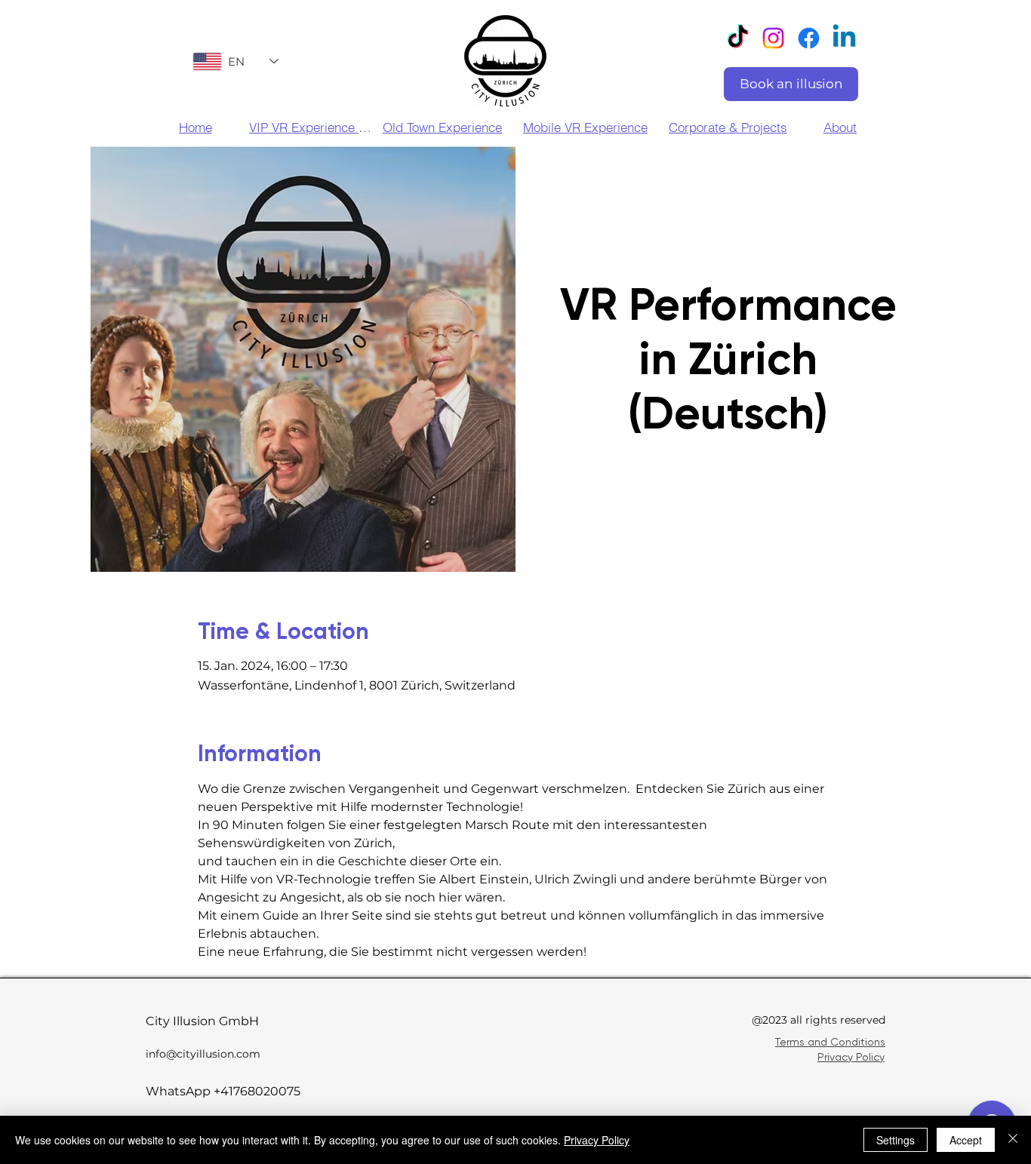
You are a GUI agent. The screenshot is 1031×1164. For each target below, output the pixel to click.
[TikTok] (738, 38)
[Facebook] (809, 38)
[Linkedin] (844, 38)
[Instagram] (773, 38)
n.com (243, 1054)
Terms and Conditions (830, 1042)
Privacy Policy (851, 1057)
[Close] (1013, 1140)
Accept (965, 1139)
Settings (895, 1139)
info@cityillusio (186, 1054)
